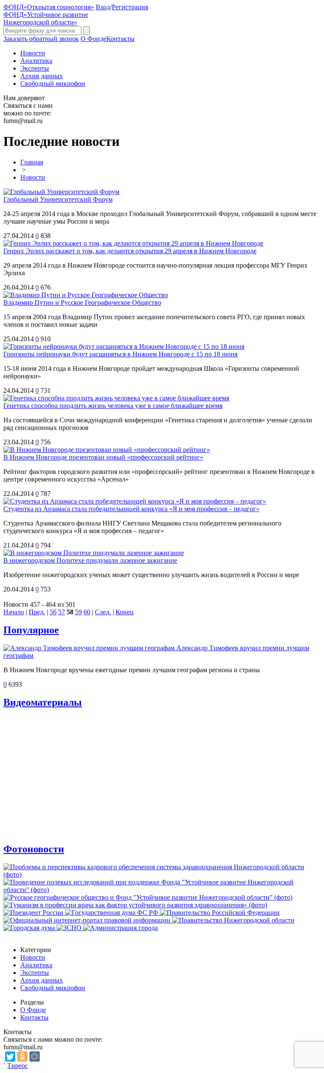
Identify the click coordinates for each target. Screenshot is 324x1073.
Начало (13, 612)
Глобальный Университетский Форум (58, 199)
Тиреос (17, 1065)
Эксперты (34, 68)
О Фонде (93, 38)
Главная (31, 162)
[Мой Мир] (35, 1056)
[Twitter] (10, 1056)
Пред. (37, 612)
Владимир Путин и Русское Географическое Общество (82, 302)
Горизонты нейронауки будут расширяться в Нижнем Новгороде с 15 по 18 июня (120, 354)
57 (61, 612)
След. (103, 612)
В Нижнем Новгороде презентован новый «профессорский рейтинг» (103, 457)
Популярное (31, 629)
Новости (32, 53)
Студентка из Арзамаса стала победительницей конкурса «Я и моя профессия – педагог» (131, 508)
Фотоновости (33, 848)
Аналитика (36, 60)
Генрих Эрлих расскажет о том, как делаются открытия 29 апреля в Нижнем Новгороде (129, 251)
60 (87, 612)
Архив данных (41, 75)
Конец (125, 612)
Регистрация (130, 7)
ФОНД (48, 7)
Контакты (120, 38)
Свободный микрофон (52, 83)
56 (53, 612)
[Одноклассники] (22, 1056)
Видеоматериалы (42, 702)
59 (78, 612)
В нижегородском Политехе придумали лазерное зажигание (90, 560)
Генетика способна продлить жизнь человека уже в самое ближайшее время (112, 405)
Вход (103, 7)
